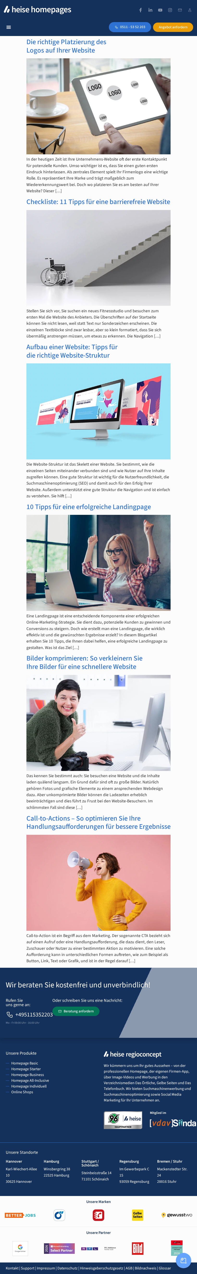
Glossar (165, 1268)
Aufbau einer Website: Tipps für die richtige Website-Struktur (71, 351)
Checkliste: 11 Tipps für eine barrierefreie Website (98, 202)
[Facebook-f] (140, 10)
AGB (129, 1268)
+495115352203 (34, 1014)
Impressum (46, 1268)
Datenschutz (67, 1268)
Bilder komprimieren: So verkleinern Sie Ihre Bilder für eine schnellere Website (84, 662)
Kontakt (12, 1268)
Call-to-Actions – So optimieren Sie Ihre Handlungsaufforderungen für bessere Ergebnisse (98, 822)
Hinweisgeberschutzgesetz (101, 1268)
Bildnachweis (145, 1268)
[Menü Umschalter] (8, 27)
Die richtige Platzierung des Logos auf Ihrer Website (66, 46)
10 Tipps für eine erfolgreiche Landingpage (88, 507)
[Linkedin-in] (150, 10)
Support (27, 1268)
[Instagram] (170, 10)
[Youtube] (160, 10)
